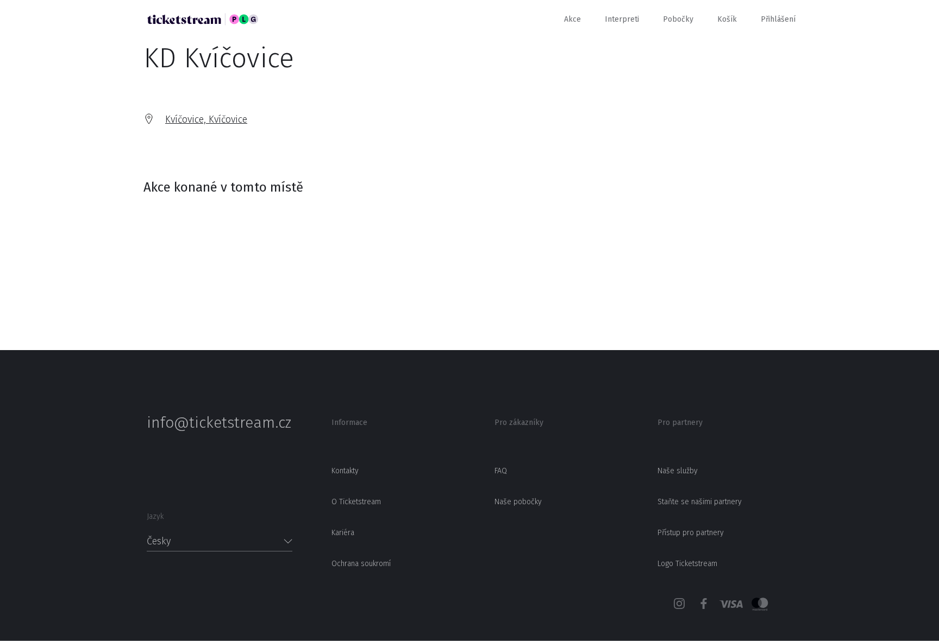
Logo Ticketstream (687, 563)
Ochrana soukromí (361, 563)
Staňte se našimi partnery (700, 501)
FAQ (500, 470)
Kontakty (345, 470)
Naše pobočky (518, 501)
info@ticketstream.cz (219, 422)
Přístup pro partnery (691, 532)
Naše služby (678, 470)
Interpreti (622, 19)
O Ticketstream (356, 501)
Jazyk (155, 516)
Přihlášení (778, 19)
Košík (727, 19)
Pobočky (678, 19)
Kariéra (342, 532)
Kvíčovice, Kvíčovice (206, 119)
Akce (572, 19)
